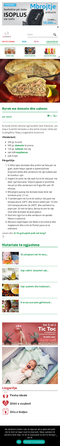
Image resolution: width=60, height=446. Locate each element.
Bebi (24, 41)
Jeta (36, 41)
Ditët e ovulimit (20, 403)
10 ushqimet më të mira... (34, 254)
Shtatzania (8, 41)
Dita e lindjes (18, 412)
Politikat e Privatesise (34, 442)
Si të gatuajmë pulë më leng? (30, 233)
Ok (19, 442)
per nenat (7, 117)
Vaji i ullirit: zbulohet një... (34, 270)
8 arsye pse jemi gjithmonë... (36, 302)
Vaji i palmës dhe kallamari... (36, 286)
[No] (56, 435)
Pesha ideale (18, 395)
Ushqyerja (52, 41)
